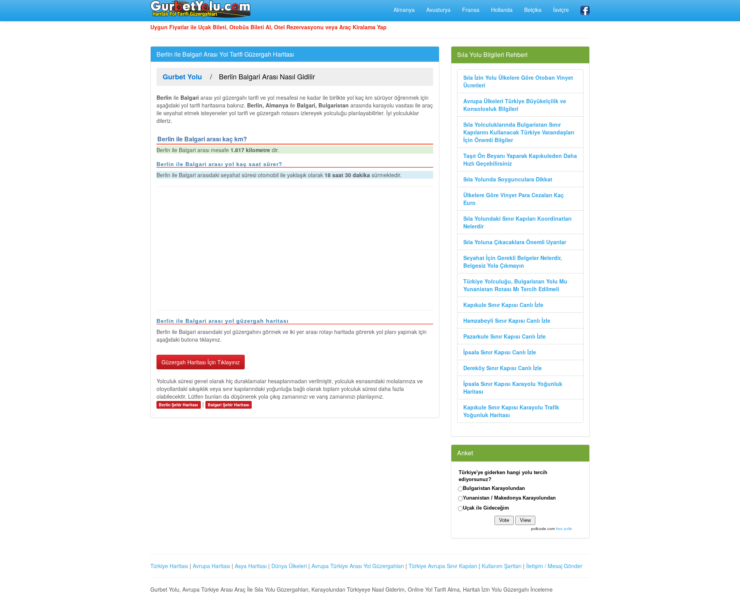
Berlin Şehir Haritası (178, 405)
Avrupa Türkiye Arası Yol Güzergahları (357, 566)
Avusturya (438, 9)
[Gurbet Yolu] (200, 9)
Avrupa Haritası (211, 566)
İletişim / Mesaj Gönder (554, 566)
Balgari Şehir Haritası (228, 405)
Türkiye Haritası (169, 566)
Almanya (404, 9)
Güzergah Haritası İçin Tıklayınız (200, 362)
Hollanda (502, 9)
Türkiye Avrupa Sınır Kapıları (443, 566)
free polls (564, 529)
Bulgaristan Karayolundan (494, 488)
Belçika (533, 9)
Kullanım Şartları (501, 566)
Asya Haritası (251, 566)
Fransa (470, 9)
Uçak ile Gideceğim (486, 508)
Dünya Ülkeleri (289, 566)
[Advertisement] (294, 248)
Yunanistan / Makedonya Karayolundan (509, 498)
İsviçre (561, 9)
